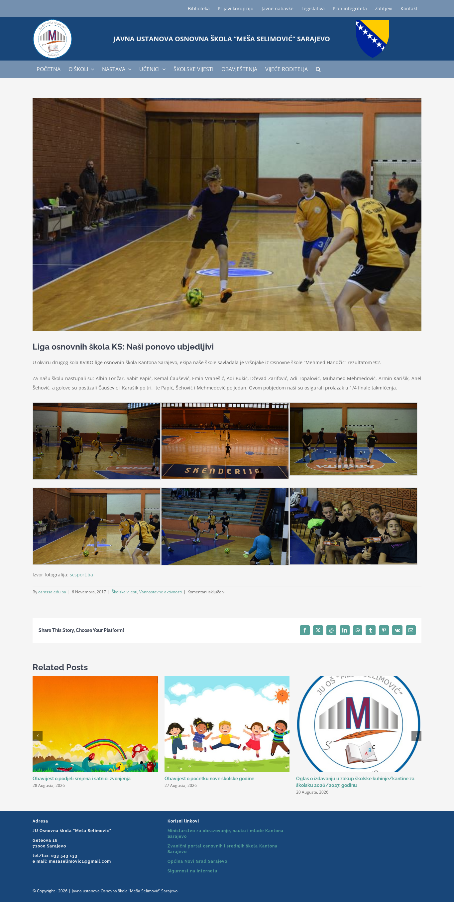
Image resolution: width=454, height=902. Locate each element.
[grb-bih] (372, 22)
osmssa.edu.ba (52, 592)
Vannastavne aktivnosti (160, 592)
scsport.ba (81, 574)
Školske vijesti (124, 592)
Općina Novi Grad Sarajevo (197, 861)
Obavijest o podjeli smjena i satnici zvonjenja (82, 778)
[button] (318, 69)
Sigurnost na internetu (192, 871)
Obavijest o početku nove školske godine (209, 778)
